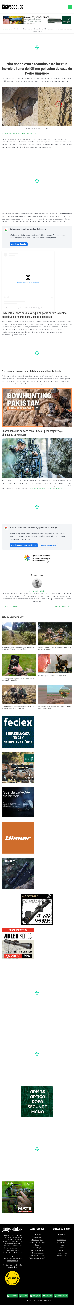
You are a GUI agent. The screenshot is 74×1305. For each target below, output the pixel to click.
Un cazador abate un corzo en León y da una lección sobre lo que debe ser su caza (54, 648)
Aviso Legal (37, 1248)
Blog (10, 29)
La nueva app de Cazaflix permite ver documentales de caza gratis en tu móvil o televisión (18, 679)
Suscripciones (37, 1237)
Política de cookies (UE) (37, 1258)
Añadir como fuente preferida (23, 545)
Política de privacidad (37, 1250)
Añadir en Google (18, 244)
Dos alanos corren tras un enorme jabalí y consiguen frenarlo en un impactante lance (54, 707)
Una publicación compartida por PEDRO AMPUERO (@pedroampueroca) (28, 308)
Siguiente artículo (63, 606)
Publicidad (37, 1234)
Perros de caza (61, 1253)
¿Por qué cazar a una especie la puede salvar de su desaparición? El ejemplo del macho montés (52, 676)
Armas (61, 1250)
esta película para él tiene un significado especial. (45, 488)
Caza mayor (61, 1240)
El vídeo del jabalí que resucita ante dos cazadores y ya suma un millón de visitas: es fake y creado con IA (18, 707)
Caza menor (61, 1242)
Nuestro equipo (37, 1240)
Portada (5, 29)
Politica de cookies (37, 1253)
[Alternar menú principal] (70, 7)
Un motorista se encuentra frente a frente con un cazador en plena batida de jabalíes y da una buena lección (18, 648)
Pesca (61, 1245)
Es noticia (61, 1234)
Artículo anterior (10, 606)
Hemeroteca (61, 1255)
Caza (61, 1237)
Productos (61, 1248)
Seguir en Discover (48, 545)
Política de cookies (37, 1255)
